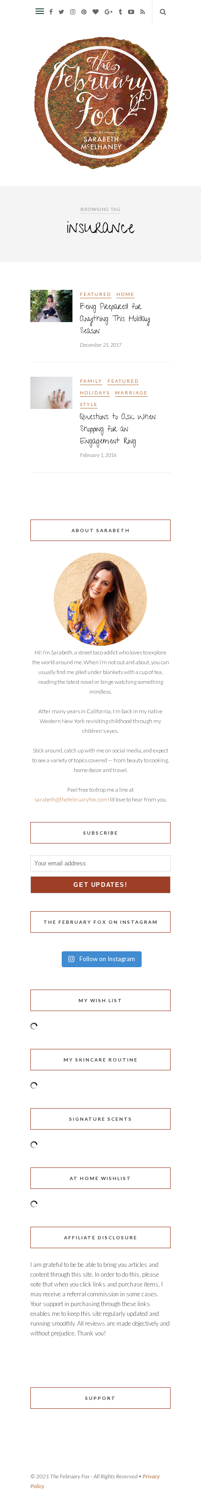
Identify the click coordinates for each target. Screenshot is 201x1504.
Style (89, 404)
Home (125, 294)
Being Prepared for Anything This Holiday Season (115, 320)
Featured (95, 294)
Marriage (131, 392)
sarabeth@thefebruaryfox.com (71, 799)
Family (91, 381)
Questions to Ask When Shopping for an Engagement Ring (118, 430)
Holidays (95, 392)
